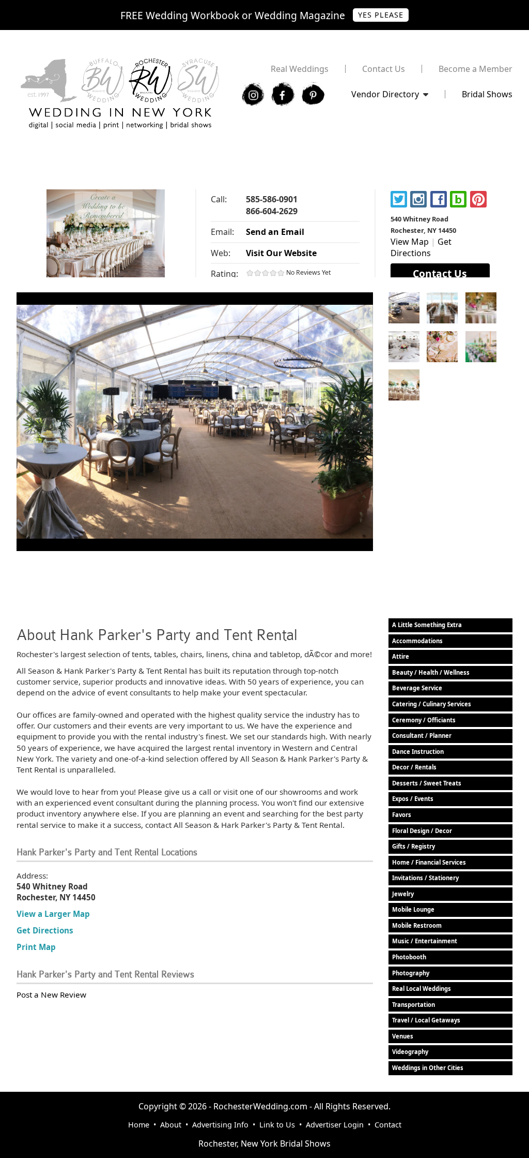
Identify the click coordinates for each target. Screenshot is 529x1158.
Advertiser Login (335, 1125)
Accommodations (417, 641)
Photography (410, 973)
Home (138, 1125)
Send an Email (275, 231)
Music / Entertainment (424, 941)
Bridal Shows (487, 94)
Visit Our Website (281, 253)
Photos (403, 307)
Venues (402, 1036)
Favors (401, 815)
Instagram (418, 199)
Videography (410, 1052)
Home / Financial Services (429, 862)
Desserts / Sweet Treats (426, 783)
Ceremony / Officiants (424, 720)
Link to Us (277, 1125)
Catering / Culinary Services (431, 704)
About (170, 1125)
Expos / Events (412, 799)
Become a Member (475, 69)
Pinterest (478, 199)
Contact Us (383, 69)
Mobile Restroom (417, 925)
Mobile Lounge (413, 909)
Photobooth (409, 957)
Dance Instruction (418, 751)
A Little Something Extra (427, 625)
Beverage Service (417, 688)
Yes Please (380, 15)
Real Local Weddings (421, 988)
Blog (458, 199)
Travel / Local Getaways (426, 1020)
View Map (410, 241)
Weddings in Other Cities (427, 1068)
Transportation (413, 1004)
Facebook (438, 199)
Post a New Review (51, 994)
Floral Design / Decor (422, 831)
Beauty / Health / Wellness (431, 672)
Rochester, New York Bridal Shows (264, 1143)
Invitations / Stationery (425, 878)
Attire (400, 656)
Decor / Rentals (414, 767)
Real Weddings (300, 69)
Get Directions (421, 247)
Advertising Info (220, 1125)
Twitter (399, 199)
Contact (388, 1125)
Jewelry (403, 894)
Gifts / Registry (413, 846)
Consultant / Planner (422, 735)
